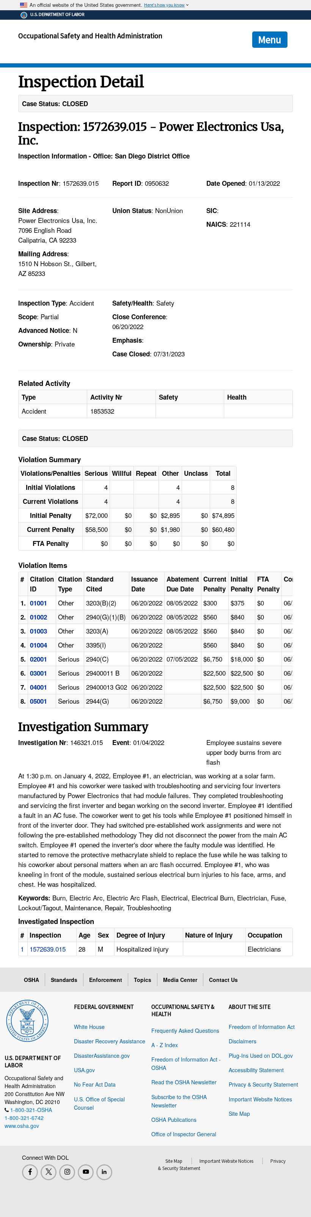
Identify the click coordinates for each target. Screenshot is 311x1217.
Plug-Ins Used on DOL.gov (261, 1055)
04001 (38, 687)
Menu (269, 39)
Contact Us (223, 979)
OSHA (31, 979)
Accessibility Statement (256, 1070)
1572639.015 (48, 949)
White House (89, 1026)
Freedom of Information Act (262, 1026)
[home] (27, 1019)
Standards (64, 979)
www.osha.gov (22, 1125)
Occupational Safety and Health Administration (90, 35)
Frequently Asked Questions (185, 1030)
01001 (38, 602)
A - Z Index (164, 1045)
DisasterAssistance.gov (102, 1055)
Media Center (180, 979)
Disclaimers (242, 1041)
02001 (38, 658)
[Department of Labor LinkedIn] (104, 1172)
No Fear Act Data (95, 1084)
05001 (38, 701)
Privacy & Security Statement (263, 1084)
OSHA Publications (173, 1119)
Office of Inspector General (183, 1134)
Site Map (239, 1113)
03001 (38, 673)
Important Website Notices (260, 1099)
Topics (142, 979)
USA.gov (84, 1070)
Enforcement (105, 979)
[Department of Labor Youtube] (86, 1172)
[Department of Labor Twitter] (49, 1172)
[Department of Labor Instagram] (67, 1172)
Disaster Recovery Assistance (109, 1041)
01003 (38, 630)
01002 (38, 616)
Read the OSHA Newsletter (184, 1082)
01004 (38, 644)
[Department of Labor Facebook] (30, 1172)
